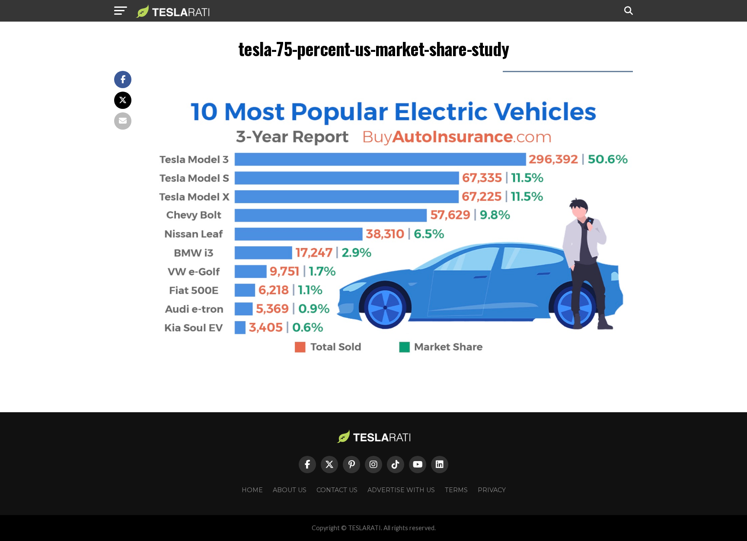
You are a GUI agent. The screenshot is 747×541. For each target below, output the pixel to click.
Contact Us (337, 490)
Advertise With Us (401, 490)
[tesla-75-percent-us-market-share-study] (391, 354)
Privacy (492, 490)
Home (252, 490)
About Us (289, 490)
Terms (456, 490)
